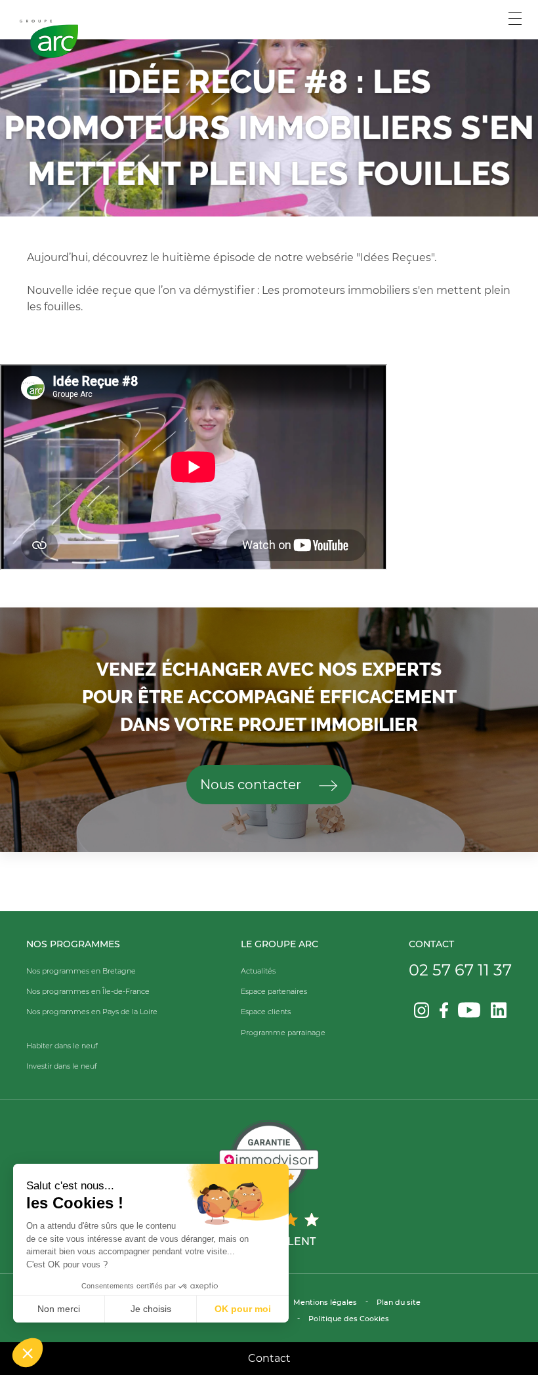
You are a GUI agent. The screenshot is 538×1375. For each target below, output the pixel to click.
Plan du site (399, 1302)
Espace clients (266, 1011)
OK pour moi (243, 1308)
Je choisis (151, 1308)
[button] (27, 1352)
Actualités (258, 970)
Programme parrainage (283, 1032)
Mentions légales (325, 1302)
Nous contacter (252, 784)
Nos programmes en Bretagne (81, 970)
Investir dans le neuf (61, 1066)
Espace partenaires (274, 991)
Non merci (58, 1308)
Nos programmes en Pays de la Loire (91, 1011)
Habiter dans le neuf (62, 1045)
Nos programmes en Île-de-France (88, 991)
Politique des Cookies (348, 1318)
